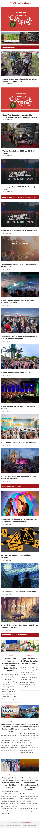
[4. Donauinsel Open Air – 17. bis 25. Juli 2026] (20, 426)
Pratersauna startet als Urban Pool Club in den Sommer (29, 726)
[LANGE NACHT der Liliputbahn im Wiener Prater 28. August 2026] (20, 63)
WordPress (29, 822)
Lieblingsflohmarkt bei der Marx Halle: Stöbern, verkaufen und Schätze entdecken (10, 782)
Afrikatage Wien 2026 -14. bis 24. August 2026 (19, 230)
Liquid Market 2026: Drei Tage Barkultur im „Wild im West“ (29, 661)
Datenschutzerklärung (13, 825)
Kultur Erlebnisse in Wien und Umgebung (19, 197)
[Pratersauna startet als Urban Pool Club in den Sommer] (29, 711)
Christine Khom (9, 83)
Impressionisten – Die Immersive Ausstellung (18, 591)
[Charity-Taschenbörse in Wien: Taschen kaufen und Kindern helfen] (10, 711)
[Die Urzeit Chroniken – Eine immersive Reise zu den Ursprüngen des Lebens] (20, 609)
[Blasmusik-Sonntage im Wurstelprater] (20, 356)
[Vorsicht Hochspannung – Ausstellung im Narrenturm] (20, 539)
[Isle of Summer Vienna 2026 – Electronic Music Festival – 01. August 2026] (20, 248)
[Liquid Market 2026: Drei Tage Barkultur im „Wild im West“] (29, 646)
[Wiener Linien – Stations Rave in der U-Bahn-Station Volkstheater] (20, 284)
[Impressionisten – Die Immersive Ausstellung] (20, 575)
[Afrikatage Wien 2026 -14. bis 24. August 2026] (20, 171)
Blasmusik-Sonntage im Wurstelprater (16, 372)
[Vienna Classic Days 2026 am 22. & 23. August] (20, 135)
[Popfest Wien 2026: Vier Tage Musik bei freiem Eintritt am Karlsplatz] (20, 460)
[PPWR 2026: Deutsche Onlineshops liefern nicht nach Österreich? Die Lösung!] (10, 646)
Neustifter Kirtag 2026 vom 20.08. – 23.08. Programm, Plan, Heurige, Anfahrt (20, 28)
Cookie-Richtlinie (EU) (29, 825)
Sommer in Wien (8, 47)
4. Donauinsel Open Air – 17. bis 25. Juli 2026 (18, 442)
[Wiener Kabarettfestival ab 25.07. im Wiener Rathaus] (20, 390)
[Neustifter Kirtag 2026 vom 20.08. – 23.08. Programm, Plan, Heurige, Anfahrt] (20, 19)
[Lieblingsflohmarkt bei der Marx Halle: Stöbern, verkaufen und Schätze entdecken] (10, 765)
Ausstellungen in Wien (11, 486)
